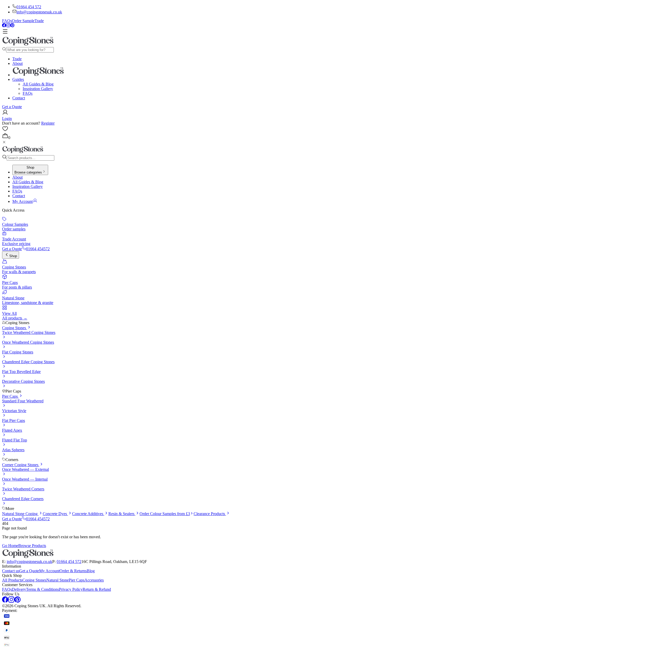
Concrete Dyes (55, 513)
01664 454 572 (28, 7)
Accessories (94, 580)
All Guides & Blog (38, 84)
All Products (12, 580)
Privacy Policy (71, 589)
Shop (13, 256)
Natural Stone (57, 580)
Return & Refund (97, 589)
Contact (18, 98)
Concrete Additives (88, 513)
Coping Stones (14, 328)
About (17, 63)
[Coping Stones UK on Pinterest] (12, 26)
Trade (39, 21)
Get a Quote (12, 107)
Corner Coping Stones (20, 465)
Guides (18, 79)
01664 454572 (38, 249)
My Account (49, 571)
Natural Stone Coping (20, 513)
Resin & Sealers (121, 513)
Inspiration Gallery (38, 88)
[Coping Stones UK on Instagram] (8, 26)
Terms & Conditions (42, 589)
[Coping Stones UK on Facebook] (4, 26)
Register (48, 123)
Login (7, 118)
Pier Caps (10, 396)
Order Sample (23, 21)
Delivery (19, 589)
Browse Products (32, 545)
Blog (91, 571)
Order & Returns (73, 571)
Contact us (10, 571)
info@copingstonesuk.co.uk (39, 12)
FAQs (7, 21)
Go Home (10, 545)
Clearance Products (210, 513)
